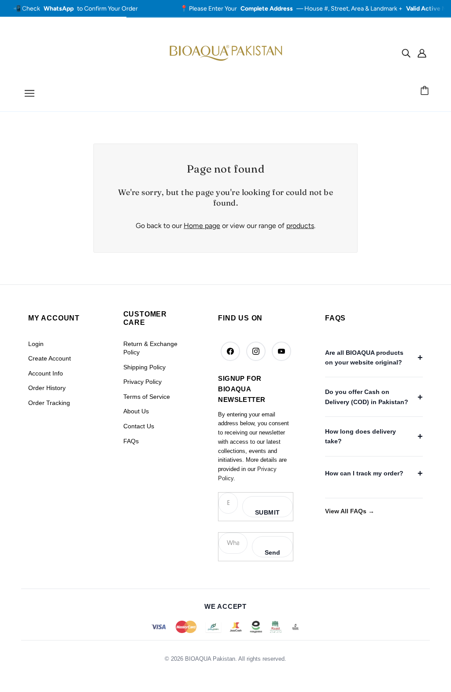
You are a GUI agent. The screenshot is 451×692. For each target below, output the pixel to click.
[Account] (422, 53)
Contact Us (138, 426)
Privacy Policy (142, 381)
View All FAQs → (349, 511)
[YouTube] (281, 351)
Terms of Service (146, 396)
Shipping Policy (144, 367)
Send (272, 552)
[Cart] (426, 91)
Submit (267, 512)
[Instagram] (256, 351)
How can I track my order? (364, 473)
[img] (406, 53)
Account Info (45, 373)
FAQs (131, 441)
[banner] (225, 52)
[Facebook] (230, 351)
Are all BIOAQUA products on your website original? (364, 357)
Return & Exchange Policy (150, 348)
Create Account (49, 358)
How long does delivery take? (360, 436)
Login (36, 343)
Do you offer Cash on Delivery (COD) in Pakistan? (366, 396)
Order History (47, 387)
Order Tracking (49, 402)
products (300, 225)
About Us (136, 411)
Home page (202, 225)
